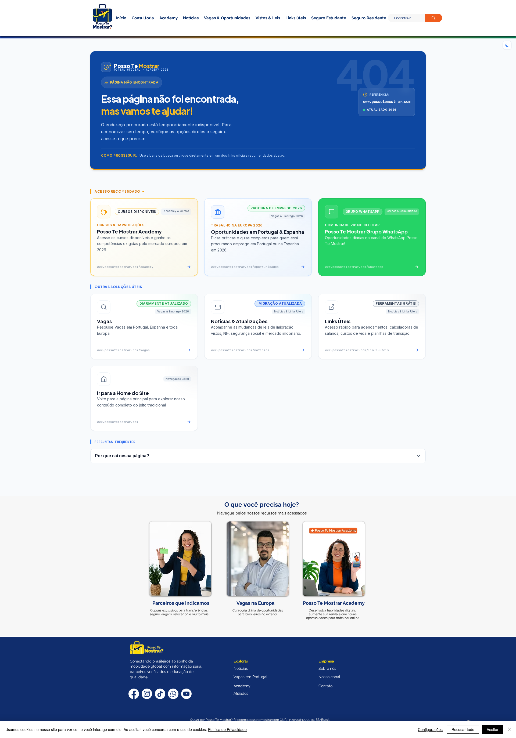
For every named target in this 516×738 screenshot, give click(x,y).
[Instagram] (147, 694)
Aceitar (493, 729)
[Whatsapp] (173, 694)
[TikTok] (160, 694)
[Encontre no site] (433, 18)
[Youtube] (186, 694)
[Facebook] (133, 694)
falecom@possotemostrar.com (257, 720)
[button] (359, 26)
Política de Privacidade (227, 729)
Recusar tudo (463, 729)
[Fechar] (509, 729)
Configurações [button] (430, 729)
